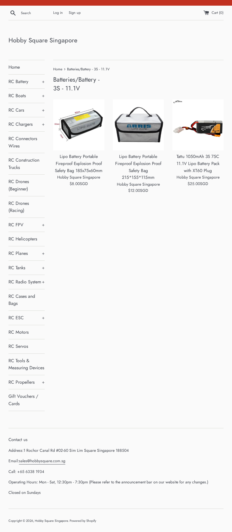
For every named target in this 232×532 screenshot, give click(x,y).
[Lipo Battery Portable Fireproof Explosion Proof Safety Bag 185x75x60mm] (78, 125)
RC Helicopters (22, 239)
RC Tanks (26, 267)
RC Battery (26, 81)
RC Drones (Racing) (18, 207)
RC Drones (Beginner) (18, 185)
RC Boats (26, 95)
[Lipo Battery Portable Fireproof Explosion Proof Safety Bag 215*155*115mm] (138, 125)
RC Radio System (26, 282)
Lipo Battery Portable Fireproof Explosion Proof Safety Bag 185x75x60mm (78, 163)
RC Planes (26, 253)
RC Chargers (26, 124)
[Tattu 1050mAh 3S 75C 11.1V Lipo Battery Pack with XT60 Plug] (198, 125)
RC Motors (18, 332)
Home (14, 67)
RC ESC (26, 317)
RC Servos (18, 346)
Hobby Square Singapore (42, 40)
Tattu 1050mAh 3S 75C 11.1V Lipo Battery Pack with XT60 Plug (198, 163)
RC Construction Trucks (23, 164)
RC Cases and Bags (21, 300)
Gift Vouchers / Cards (23, 400)
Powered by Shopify (83, 520)
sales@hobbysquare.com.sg (42, 461)
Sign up (75, 12)
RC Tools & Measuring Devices (26, 364)
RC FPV (26, 225)
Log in (58, 12)
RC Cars (26, 110)
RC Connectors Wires (22, 142)
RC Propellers (26, 382)
